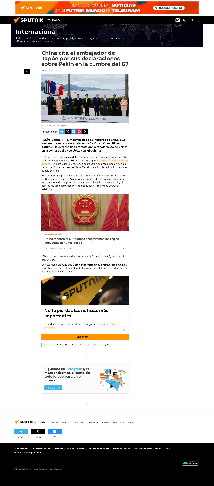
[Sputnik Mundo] (29, 23)
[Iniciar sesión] (184, 20)
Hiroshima (97, 345)
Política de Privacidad (99, 448)
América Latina (59, 422)
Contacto (81, 448)
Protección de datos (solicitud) (148, 448)
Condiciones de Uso (41, 448)
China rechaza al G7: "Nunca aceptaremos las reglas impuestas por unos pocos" (81, 240)
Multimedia (119, 422)
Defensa (105, 422)
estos (113, 324)
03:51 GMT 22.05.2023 (52, 70)
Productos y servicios (64, 448)
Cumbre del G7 (62, 345)
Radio (131, 422)
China (74, 345)
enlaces (49, 327)
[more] (124, 248)
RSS (168, 448)
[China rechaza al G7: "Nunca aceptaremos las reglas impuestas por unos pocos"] (85, 212)
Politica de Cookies (121, 448)
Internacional (52, 234)
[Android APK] (190, 463)
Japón (82, 345)
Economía (93, 422)
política (108, 345)
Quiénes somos (21, 448)
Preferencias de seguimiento (27, 452)
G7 (89, 345)
